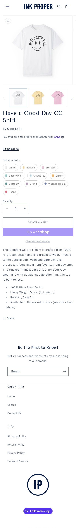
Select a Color (11, 160)
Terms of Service (18, 461)
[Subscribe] (64, 371)
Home (11, 396)
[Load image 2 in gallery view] (38, 98)
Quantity (7, 201)
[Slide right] (72, 99)
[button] (7, 6)
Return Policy (15, 444)
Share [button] (10, 318)
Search (11, 404)
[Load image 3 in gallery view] (58, 98)
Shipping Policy (17, 436)
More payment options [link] (38, 241)
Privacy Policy (16, 453)
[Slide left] (4, 99)
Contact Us (14, 413)
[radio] (10, 167)
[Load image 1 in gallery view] (18, 98)
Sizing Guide (11, 149)
